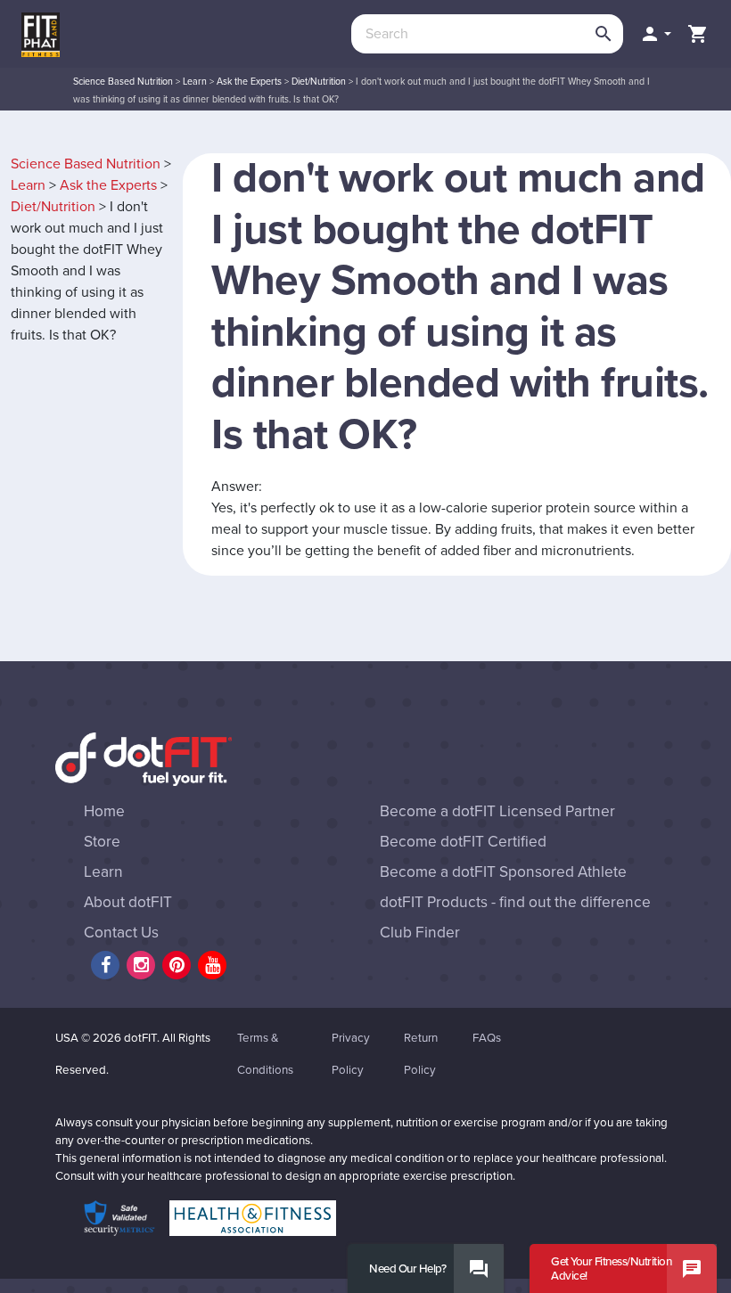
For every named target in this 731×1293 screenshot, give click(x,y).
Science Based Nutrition (123, 81)
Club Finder (420, 932)
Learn (195, 81)
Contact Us (121, 932)
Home (104, 811)
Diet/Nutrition (319, 81)
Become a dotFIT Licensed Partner (497, 811)
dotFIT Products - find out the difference (515, 902)
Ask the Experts (249, 81)
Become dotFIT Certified (463, 841)
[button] (655, 34)
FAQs (486, 1038)
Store (102, 841)
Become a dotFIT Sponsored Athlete (503, 872)
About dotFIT (128, 902)
